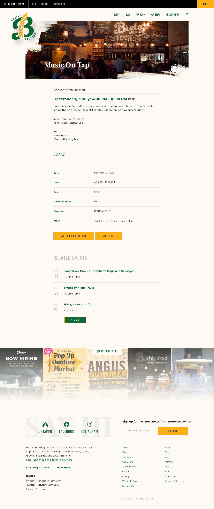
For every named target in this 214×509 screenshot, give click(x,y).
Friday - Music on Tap (78, 304)
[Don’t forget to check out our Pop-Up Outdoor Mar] (64, 374)
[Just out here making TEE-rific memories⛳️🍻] (192, 374)
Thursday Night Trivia (79, 287)
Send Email (63, 467)
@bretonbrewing (107, 351)
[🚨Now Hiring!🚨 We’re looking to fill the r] (21, 374)
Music (97, 201)
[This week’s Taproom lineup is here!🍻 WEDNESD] (149, 374)
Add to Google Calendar (74, 235)
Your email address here (136, 430)
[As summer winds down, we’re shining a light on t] (107, 374)
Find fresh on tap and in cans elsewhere (49, 459)
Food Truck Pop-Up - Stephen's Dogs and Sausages (99, 271)
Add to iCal (109, 235)
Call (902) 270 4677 (38, 467)
